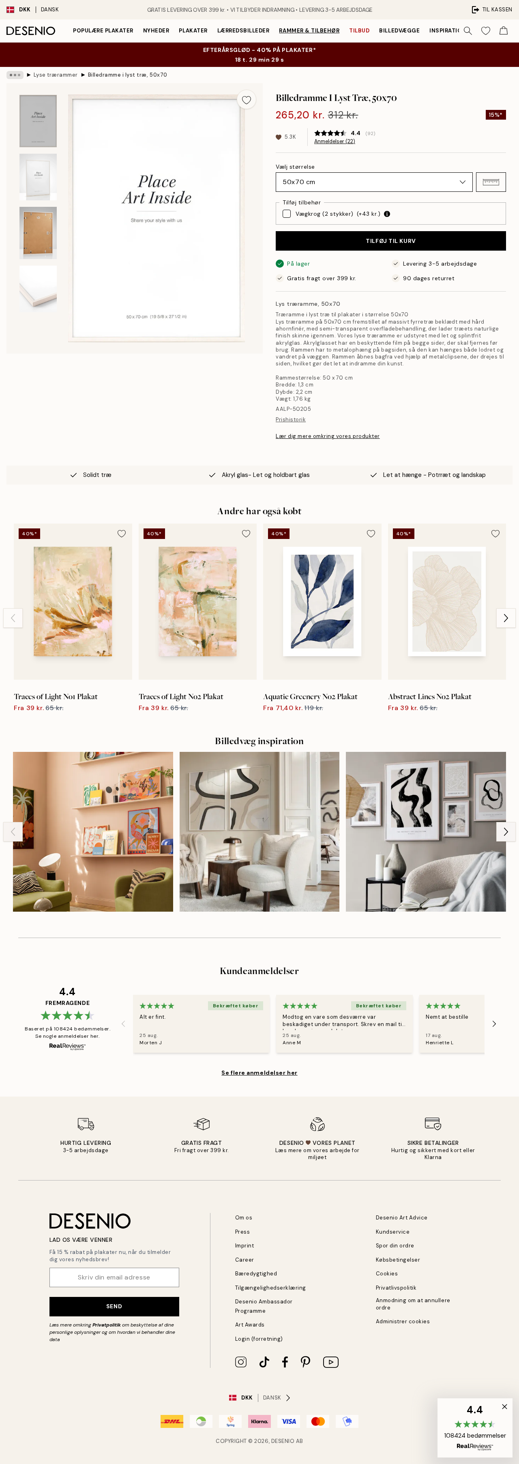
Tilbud (359, 30)
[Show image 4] (38, 289)
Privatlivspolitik (396, 1287)
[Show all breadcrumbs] (15, 75)
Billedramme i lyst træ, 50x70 (127, 74)
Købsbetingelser (398, 1259)
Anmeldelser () (334, 141)
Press (242, 1231)
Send (114, 1306)
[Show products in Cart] (504, 31)
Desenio (283, 1441)
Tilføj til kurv (391, 241)
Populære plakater (103, 30)
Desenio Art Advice (402, 1217)
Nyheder (156, 30)
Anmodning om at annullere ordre (413, 1304)
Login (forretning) (259, 1338)
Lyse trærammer (56, 74)
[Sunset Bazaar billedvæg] (93, 832)
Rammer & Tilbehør (309, 30)
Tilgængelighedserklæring (270, 1287)
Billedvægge (399, 30)
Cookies (387, 1273)
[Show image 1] (38, 121)
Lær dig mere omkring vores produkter (328, 436)
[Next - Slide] (506, 618)
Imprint (244, 1245)
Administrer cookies (403, 1321)
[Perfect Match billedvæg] (260, 832)
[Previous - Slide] (13, 618)
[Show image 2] (38, 177)
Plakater (193, 30)
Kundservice (393, 1231)
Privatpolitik (106, 1325)
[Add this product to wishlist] (246, 99)
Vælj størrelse (295, 166)
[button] (491, 182)
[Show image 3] (38, 233)
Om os (244, 1217)
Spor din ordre (395, 1245)
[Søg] (468, 30)
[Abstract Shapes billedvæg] (426, 832)
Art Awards (250, 1324)
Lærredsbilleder (243, 30)
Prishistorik (291, 419)
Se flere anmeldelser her (259, 1072)
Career (244, 1259)
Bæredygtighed (256, 1273)
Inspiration (447, 30)
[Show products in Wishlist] (486, 31)
